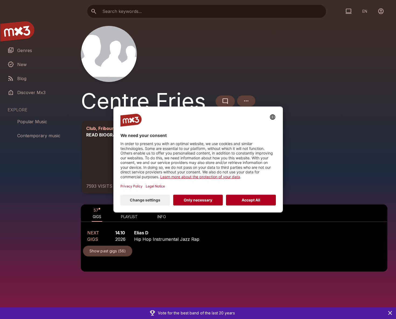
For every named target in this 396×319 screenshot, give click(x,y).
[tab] (97, 213)
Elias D (141, 232)
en (364, 11)
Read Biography (105, 135)
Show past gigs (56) (107, 251)
